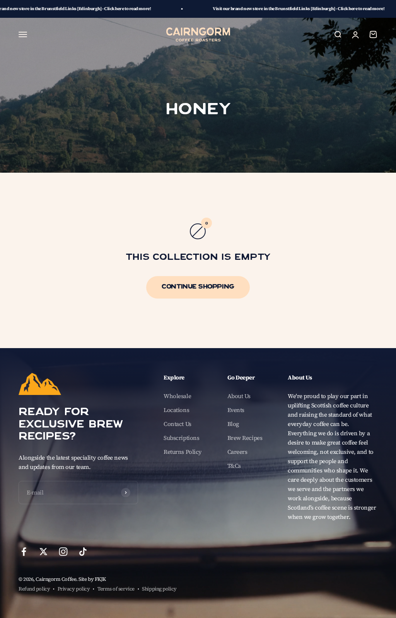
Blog (233, 424)
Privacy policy (74, 588)
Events (235, 410)
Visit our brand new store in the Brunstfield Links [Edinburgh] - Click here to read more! (266, 9)
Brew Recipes (245, 438)
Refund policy (34, 588)
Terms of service (116, 588)
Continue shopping (198, 287)
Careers (237, 452)
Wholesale (177, 396)
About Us (239, 396)
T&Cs (234, 466)
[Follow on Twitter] (43, 551)
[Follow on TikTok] (83, 551)
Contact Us (177, 424)
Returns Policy (183, 452)
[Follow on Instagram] (63, 551)
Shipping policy (159, 588)
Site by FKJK (92, 579)
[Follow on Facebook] (24, 551)
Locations (176, 410)
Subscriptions (181, 438)
